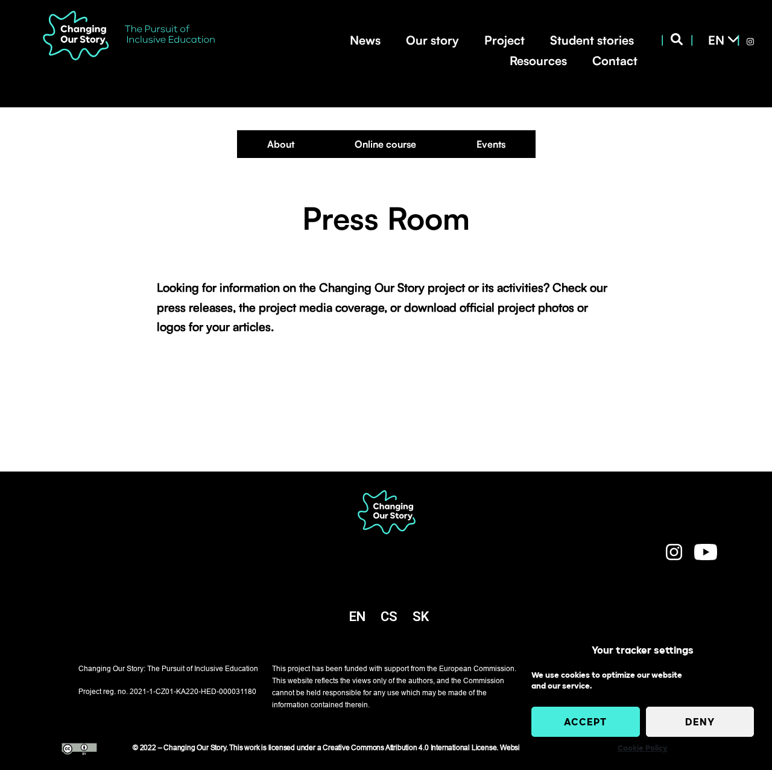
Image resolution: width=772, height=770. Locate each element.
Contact (615, 60)
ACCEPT (585, 722)
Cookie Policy (643, 748)
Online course (385, 144)
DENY (700, 722)
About (280, 144)
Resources (538, 60)
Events (490, 144)
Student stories (592, 40)
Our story (432, 40)
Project (504, 40)
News (365, 40)
